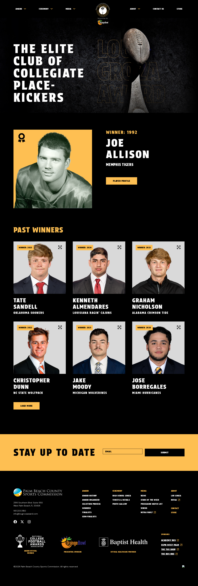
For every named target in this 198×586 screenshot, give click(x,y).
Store (179, 9)
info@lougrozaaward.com (25, 513)
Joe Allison (128, 149)
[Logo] (103, 9)
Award (19, 9)
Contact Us (158, 9)
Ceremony (44, 9)
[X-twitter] (22, 521)
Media (68, 9)
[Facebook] (15, 521)
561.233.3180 (19, 510)
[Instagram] (29, 521)
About (133, 9)
